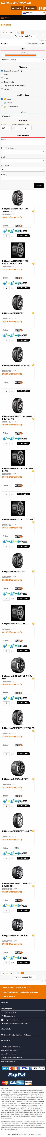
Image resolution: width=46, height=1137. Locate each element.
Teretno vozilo (9, 82)
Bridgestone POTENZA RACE (14, 936)
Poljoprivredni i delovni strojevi (14, 86)
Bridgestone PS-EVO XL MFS (14, 624)
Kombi (6, 78)
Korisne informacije (29, 992)
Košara (31, 8)
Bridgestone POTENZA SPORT (15, 779)
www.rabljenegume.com (9, 1054)
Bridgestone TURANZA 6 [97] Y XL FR (18, 728)
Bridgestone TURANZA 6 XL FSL (16, 365)
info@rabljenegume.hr (12, 1020)
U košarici (23, 236)
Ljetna (8, 99)
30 (7, 32)
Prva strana (8, 987)
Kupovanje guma (10, 992)
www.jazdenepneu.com (9, 1061)
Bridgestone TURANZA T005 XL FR (17, 831)
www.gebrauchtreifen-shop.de (11, 1057)
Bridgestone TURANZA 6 (12, 313)
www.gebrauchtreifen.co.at (10, 1046)
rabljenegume (16, 3)
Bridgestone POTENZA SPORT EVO (17, 519)
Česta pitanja (9, 997)
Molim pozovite (9, 1016)
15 (3, 32)
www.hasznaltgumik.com (9, 1050)
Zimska (9, 103)
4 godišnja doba (12, 106)
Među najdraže (23, 987)
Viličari (6, 89)
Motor (6, 75)
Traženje (39, 185)
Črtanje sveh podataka (35, 43)
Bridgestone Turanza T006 (13, 572)
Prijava (18, 8)
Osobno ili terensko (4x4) (13, 71)
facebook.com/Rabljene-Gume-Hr (16, 1023)
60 (11, 32)
